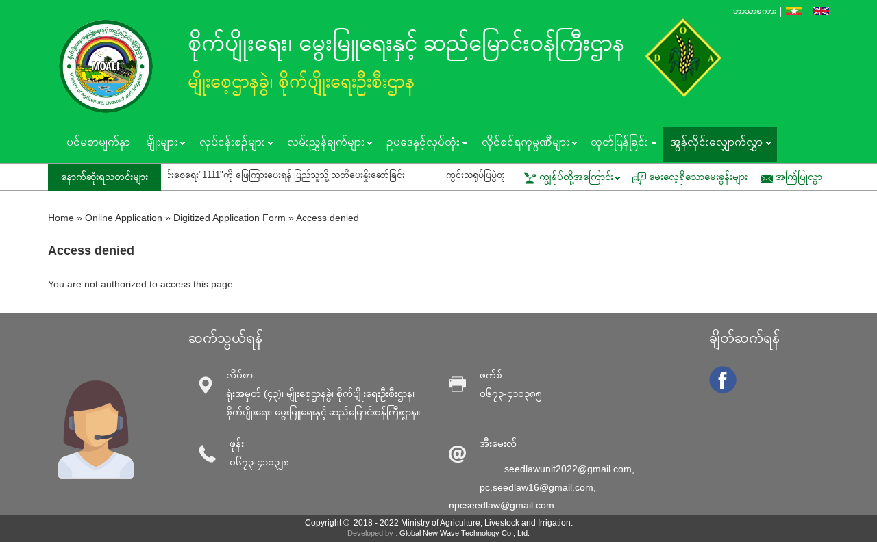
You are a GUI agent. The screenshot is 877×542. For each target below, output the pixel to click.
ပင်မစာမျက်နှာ (98, 142)
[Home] (109, 66)
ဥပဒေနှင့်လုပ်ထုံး (418, 143)
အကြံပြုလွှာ (799, 176)
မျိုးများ (157, 143)
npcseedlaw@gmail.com (501, 505)
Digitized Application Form (229, 217)
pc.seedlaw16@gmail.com (536, 487)
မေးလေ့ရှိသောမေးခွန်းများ (698, 176)
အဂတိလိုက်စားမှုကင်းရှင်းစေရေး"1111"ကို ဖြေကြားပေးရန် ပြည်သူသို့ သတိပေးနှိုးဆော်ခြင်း (226, 175)
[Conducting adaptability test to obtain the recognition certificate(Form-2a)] (821, 11)
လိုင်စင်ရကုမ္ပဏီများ (521, 143)
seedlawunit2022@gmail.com (568, 468)
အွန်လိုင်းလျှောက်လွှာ (713, 143)
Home (61, 217)
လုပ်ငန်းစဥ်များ (227, 143)
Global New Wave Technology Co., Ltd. (464, 533)
